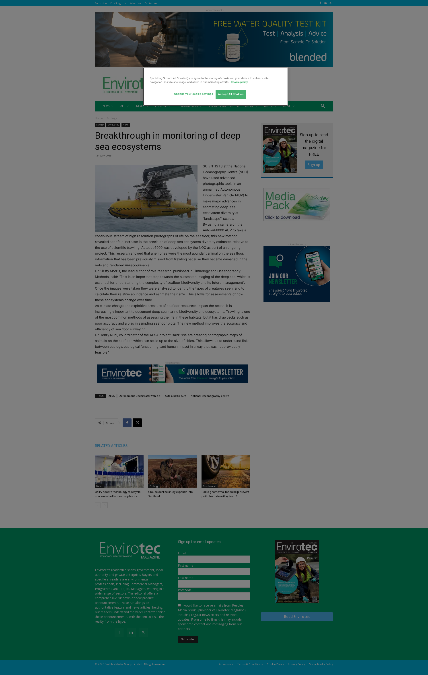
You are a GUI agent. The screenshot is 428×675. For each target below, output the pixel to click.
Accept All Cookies (230, 94)
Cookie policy (239, 82)
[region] (215, 87)
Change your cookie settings (193, 93)
